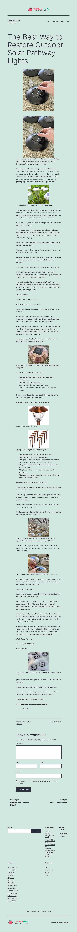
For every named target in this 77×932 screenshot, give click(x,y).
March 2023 (11, 883)
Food (67, 21)
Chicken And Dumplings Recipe (49, 854)
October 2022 (12, 896)
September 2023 (13, 867)
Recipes (56, 21)
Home (49, 21)
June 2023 (11, 875)
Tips (62, 21)
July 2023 (11, 872)
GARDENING (49, 870)
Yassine (19, 724)
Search (10, 827)
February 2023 (12, 885)
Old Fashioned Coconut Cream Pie (50, 844)
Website (18, 772)
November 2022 (13, 893)
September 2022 (13, 898)
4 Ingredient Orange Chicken (50, 840)
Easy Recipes (14, 20)
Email (42, 762)
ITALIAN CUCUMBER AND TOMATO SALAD (49, 834)
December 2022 (13, 890)
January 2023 (12, 888)
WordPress (65, 922)
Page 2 (25, 709)
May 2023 (11, 878)
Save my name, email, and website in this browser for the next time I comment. (37, 782)
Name (18, 762)
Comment (19, 743)
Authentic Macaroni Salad (50, 849)
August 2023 (12, 870)
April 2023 (11, 880)
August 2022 (12, 901)
